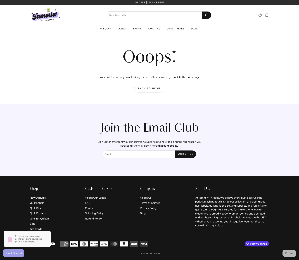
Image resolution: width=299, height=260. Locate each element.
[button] (158, 15)
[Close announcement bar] (296, 2)
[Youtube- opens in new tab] (52, 244)
